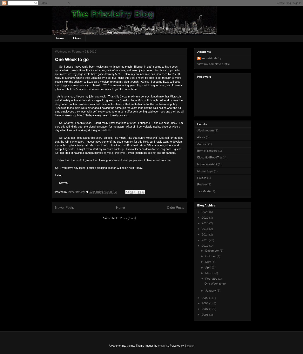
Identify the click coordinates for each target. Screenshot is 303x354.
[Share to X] (135, 192)
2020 (205, 217)
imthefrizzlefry (211, 58)
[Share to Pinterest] (143, 192)
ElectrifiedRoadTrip (209, 157)
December (212, 250)
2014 (205, 234)
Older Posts (175, 207)
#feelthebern (205, 130)
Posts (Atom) (128, 218)
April (208, 267)
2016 (205, 228)
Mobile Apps (205, 171)
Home (60, 38)
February (211, 278)
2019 (205, 223)
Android (202, 144)
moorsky (163, 345)
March (209, 273)
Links (77, 38)
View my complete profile (213, 64)
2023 (205, 211)
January (211, 290)
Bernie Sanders (207, 150)
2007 (205, 309)
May (208, 261)
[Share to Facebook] (139, 192)
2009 (205, 297)
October (211, 256)
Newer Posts (64, 207)
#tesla (201, 137)
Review (202, 184)
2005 (205, 314)
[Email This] (127, 192)
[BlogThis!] (131, 192)
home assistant (207, 164)
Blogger (189, 345)
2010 (205, 245)
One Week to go (72, 59)
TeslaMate (204, 191)
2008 (205, 303)
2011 (205, 240)
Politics (201, 177)
